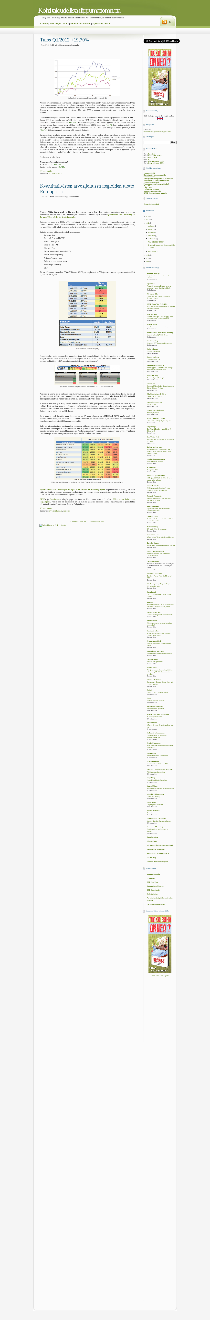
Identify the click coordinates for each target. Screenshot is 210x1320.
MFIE (42, 499)
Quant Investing (153, 561)
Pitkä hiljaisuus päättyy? (155, 461)
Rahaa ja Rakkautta (154, 496)
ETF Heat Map (152, 882)
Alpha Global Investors (155, 551)
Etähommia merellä (153, 351)
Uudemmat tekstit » (97, 521)
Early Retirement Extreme (156, 418)
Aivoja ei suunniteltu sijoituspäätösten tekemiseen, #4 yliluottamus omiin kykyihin (159, 672)
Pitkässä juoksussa (153, 743)
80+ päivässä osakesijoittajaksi (158, 853)
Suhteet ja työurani (153, 412)
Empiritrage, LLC (153, 427)
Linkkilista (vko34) (153, 796)
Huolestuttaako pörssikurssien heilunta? (160, 615)
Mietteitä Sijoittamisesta (155, 794)
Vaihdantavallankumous (156, 733)
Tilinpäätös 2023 (152, 470)
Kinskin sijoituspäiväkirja (156, 394)
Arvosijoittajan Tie (153, 612)
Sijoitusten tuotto (101, 23)
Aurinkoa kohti (152, 404)
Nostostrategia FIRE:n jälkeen (157, 378)
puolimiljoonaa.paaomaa (156, 459)
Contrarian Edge (153, 357)
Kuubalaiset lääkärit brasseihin (157, 780)
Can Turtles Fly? (153, 437)
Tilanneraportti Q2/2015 (155, 717)
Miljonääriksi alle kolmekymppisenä (160, 845)
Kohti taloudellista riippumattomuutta (79, 10)
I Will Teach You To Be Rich (157, 304)
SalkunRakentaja (153, 273)
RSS (171, 22)
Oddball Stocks (152, 516)
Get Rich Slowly (152, 486)
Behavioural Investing (155, 827)
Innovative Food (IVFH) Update (157, 335)
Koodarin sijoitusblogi (155, 706)
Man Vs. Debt (152, 314)
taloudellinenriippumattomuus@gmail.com (157, 131)
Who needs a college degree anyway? (159, 421)
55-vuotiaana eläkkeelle (155, 651)
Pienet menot (151, 802)
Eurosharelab (55, 499)
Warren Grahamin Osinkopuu (158, 714)
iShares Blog (151, 858)
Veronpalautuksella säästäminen (157, 755)
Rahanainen (151, 753)
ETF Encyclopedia (153, 890)
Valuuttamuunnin (153, 874)
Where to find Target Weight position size (160, 537)
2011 (147, 255)
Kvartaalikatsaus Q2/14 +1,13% (157, 764)
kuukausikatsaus (55, 173)
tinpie (149, 698)
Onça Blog (151, 778)
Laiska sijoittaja (152, 341)
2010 (147, 258)
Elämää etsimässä (153, 810)
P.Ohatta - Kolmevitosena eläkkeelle (159, 770)
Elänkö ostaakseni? (154, 680)
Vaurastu (150, 602)
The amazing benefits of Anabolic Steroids (161, 545)
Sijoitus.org (151, 878)
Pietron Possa (152, 667)
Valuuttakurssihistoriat (155, 886)
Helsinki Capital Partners (156, 475)
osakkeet (66, 511)
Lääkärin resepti (153, 761)
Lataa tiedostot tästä (151, 204)
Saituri (149, 690)
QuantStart (151, 384)
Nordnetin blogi (152, 375)
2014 (147, 217)
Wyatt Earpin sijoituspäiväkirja (158, 584)
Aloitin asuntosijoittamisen (156, 772)
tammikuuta (152, 251)
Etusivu (44, 23)
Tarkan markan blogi (154, 447)
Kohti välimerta (152, 349)
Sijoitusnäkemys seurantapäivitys (158, 327)
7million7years (152, 723)
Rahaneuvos (151, 467)
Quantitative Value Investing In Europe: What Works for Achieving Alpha (72, 489)
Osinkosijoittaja (152, 659)
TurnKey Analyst (153, 543)
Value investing (152, 837)
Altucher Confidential (154, 574)
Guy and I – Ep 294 (153, 359)
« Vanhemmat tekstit (78, 521)
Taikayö (149, 813)
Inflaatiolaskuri (152, 894)
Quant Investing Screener (156, 904)
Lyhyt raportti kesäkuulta (155, 805)
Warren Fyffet (152, 324)
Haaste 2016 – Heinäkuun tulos (157, 692)
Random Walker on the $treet (157, 862)
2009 (147, 261)
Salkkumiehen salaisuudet (156, 819)
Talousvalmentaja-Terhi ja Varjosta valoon (160, 788)
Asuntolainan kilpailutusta (155, 709)
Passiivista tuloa (152, 631)
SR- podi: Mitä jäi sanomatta (156, 529)
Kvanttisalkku (152, 621)
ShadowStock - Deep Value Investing (160, 332)
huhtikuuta (151, 236)
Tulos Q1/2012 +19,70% (64, 39)
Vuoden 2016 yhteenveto (155, 662)
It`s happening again (153, 586)
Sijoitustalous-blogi (154, 641)
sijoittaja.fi (151, 284)
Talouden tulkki (153, 506)
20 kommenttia (46, 171)
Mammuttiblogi (152, 527)
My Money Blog (152, 294)
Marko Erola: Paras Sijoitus (160, 976)
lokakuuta (151, 226)
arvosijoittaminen (55, 511)
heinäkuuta (151, 232)
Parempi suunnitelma (154, 402)
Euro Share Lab (153, 535)
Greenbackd (151, 592)
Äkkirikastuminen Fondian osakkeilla (159, 653)
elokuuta (151, 229)
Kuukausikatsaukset (80, 23)
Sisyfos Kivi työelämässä (155, 410)
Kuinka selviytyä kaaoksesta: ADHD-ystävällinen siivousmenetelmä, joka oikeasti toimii (159, 451)
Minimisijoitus (152, 841)
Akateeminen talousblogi (156, 849)
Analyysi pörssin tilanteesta (156, 700)
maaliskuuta (152, 239)
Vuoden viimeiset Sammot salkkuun (159, 821)
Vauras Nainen (152, 786)
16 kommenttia (46, 508)
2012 (147, 223)
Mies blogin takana (59, 23)
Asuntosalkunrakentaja (155, 365)
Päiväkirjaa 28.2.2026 (154, 396)
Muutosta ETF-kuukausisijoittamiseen (159, 343)
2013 (147, 220)
